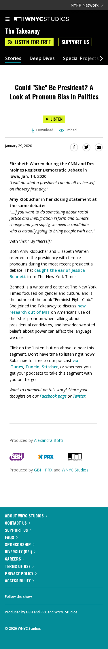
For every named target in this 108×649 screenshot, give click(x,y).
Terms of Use (18, 566)
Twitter (79, 396)
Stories (13, 58)
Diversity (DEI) (18, 551)
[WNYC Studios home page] (48, 19)
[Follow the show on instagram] (73, 595)
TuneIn (32, 366)
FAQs (9, 537)
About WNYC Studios (24, 516)
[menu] (7, 19)
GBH (38, 470)
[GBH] (17, 459)
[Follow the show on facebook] (42, 595)
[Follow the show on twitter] (57, 595)
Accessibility (18, 580)
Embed (71, 130)
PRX (48, 470)
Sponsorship (18, 544)
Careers (13, 559)
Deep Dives (42, 58)
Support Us (75, 42)
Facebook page (53, 396)
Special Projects (81, 58)
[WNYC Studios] (75, 459)
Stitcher (50, 366)
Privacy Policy (19, 573)
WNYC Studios (75, 470)
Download (44, 130)
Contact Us (16, 523)
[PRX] (45, 459)
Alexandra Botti (48, 440)
